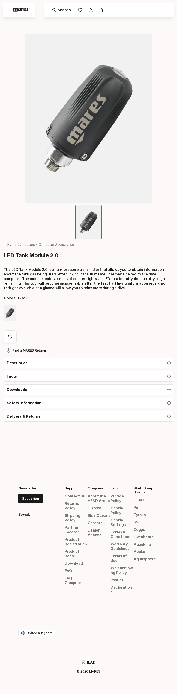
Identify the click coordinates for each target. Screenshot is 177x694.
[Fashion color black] (10, 313)
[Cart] (100, 10)
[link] (80, 10)
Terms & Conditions (120, 534)
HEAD (139, 500)
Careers (95, 522)
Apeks (139, 551)
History (94, 508)
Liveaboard (144, 537)
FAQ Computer (74, 580)
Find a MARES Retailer (29, 350)
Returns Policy (72, 505)
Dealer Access (94, 532)
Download (74, 563)
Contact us (75, 496)
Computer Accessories (56, 244)
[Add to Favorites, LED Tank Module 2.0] (10, 336)
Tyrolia (140, 514)
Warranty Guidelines (120, 546)
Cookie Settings (118, 522)
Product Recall (72, 553)
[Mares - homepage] (21, 10)
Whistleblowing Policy (122, 570)
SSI (136, 522)
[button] (88, 363)
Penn (138, 507)
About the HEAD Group (99, 498)
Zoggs (139, 529)
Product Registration (76, 541)
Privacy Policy (117, 498)
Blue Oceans (99, 515)
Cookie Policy (117, 510)
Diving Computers (20, 244)
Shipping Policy (72, 517)
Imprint (117, 580)
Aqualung (142, 544)
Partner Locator (72, 529)
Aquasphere (145, 559)
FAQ (68, 570)
